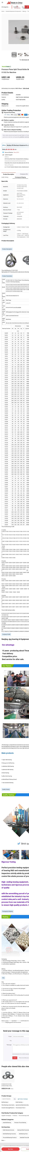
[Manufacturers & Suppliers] (14, 2)
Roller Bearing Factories (8, 1130)
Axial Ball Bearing (7, 1122)
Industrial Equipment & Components (13, 11)
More (3, 1140)
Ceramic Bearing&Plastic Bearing (9, 1107)
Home (3, 11)
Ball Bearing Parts (23, 1133)
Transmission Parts (20, 1107)
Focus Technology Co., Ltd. (19, 1145)
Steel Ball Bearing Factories (9, 1133)
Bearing (24, 11)
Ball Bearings (5, 1102)
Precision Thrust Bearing (20, 1122)
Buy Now (10, 1149)
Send (15, 1058)
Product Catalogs (23, 1099)
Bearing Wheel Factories (23, 1130)
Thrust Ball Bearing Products (10, 1137)
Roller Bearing (19, 1102)
